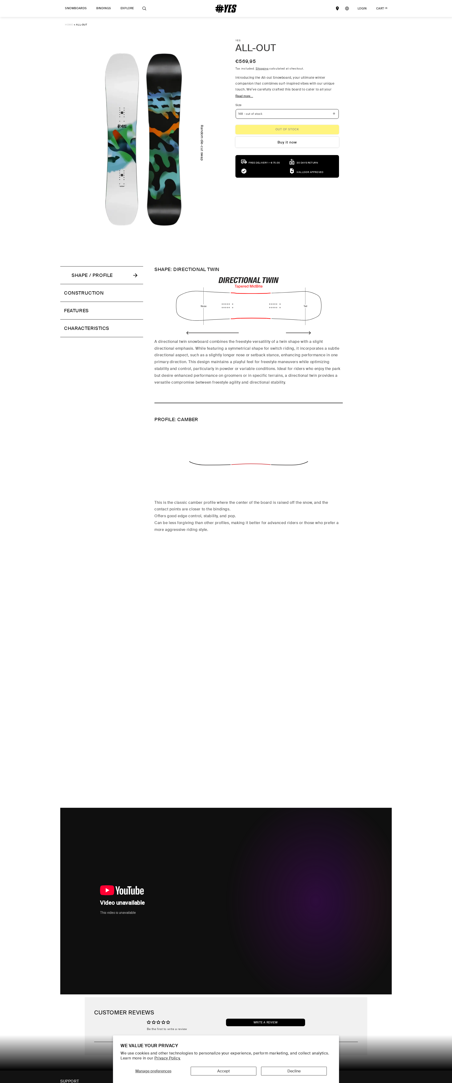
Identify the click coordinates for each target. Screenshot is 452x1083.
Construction (84, 293)
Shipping (262, 68)
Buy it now (287, 142)
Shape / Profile (92, 275)
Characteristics (86, 328)
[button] (76, 8)
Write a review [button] (266, 1023)
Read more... (244, 96)
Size (238, 105)
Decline (294, 1071)
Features (76, 311)
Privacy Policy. (167, 1058)
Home (69, 24)
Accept (223, 1071)
